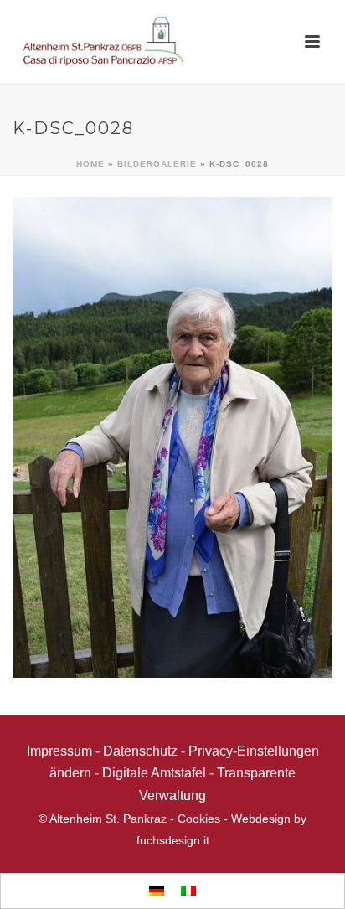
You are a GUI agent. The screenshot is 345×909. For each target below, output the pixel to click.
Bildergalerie (157, 163)
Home (90, 163)
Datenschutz (140, 751)
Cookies (199, 818)
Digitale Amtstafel (154, 773)
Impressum (59, 751)
